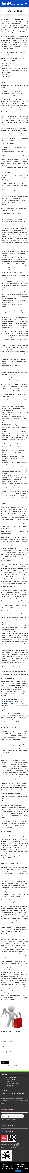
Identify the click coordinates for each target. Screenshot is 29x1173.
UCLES (9, 858)
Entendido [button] (18, 1171)
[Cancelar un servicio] (22, 1093)
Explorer (10, 701)
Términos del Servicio (15, 1067)
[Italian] (10, 1109)
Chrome (4, 701)
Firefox (16, 701)
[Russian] (12, 1109)
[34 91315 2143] (8, 1081)
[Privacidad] (8, 1093)
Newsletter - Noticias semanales (9, 1125)
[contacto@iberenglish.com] (11, 1077)
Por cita (7, 1087)
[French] (6, 1109)
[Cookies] (14, 1093)
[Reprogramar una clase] (6, 1095)
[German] (8, 1109)
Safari (20, 701)
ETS (11, 849)
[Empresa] (3, 1093)
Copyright (3, 1098)
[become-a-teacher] (10, 1079)
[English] (4, 1109)
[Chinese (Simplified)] (2, 1109)
